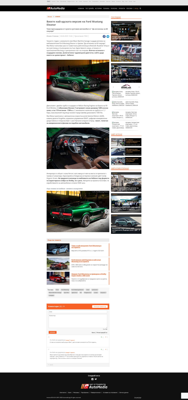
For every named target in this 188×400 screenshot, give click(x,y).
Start (126, 1)
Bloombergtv (63, 1)
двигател (74, 292)
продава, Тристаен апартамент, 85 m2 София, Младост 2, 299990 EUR (131, 114)
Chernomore (50, 4)
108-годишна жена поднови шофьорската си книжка (133, 150)
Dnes (58, 1)
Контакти (63, 392)
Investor (54, 1)
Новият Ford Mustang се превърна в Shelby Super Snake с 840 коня (88, 275)
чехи (87, 289)
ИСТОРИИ (98, 8)
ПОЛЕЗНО (114, 8)
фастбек (66, 292)
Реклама (76, 392)
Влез (93, 332)
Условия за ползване (110, 392)
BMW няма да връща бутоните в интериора (124, 80)
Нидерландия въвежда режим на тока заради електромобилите (125, 189)
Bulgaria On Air (71, 1)
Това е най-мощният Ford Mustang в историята (86, 247)
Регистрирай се (102, 332)
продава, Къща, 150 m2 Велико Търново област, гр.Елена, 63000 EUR (133, 93)
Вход (136, 8)
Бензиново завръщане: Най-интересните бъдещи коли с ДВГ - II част (126, 230)
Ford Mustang (65, 289)
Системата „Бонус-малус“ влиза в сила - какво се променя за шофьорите (125, 58)
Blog (123, 1)
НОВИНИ (81, 8)
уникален (95, 289)
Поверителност (96, 392)
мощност (103, 292)
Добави (52, 332)
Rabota (113, 1)
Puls (90, 1)
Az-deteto (118, 1)
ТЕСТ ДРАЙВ (89, 8)
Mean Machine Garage (55, 292)
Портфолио (85, 392)
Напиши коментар (100, 306)
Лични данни (123, 392)
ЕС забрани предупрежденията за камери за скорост (133, 141)
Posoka (130, 1)
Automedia (102, 1)
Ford (57, 289)
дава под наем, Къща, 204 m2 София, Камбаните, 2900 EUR (132, 103)
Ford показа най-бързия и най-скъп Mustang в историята (86, 261)
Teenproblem (95, 1)
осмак (96, 292)
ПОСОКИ (129, 8)
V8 (80, 292)
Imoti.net (108, 1)
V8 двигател (87, 292)
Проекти (122, 8)
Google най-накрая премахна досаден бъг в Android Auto (123, 37)
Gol (76, 1)
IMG (48, 1)
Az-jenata (85, 1)
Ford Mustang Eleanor (77, 289)
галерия (51, 295)
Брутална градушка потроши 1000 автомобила (132, 160)
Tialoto (80, 1)
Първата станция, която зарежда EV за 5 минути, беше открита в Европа (126, 209)
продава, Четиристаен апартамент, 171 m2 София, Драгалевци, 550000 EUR (132, 125)
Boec (134, 1)
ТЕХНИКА (106, 8)
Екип (69, 392)
